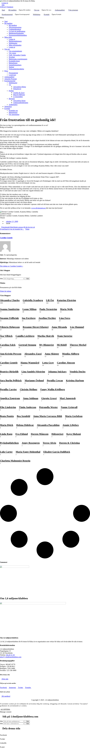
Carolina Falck (7, 344)
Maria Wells (66, 309)
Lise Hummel (77, 327)
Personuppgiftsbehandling (18, 35)
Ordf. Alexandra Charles (17, 55)
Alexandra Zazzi (33, 353)
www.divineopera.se (38, 208)
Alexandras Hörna (19, 87)
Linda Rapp (6, 434)
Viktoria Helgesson (10, 327)
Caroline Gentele (6, 238)
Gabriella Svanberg (33, 300)
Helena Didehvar (25, 425)
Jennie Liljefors (71, 425)
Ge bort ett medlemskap (17, 31)
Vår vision (12, 53)
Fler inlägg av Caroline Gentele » (11, 266)
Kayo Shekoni (73, 434)
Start (6, 21)
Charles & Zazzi (18, 93)
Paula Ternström (48, 309)
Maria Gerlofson (73, 416)
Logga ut (12, 47)
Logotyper (12, 75)
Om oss (7, 49)
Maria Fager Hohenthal (28, 451)
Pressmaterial (13, 73)
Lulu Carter (6, 451)
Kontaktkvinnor (14, 61)
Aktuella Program (10, 79)
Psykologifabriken (9, 442)
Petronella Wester (48, 407)
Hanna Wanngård (30, 362)
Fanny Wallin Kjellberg (52, 389)
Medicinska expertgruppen (18, 59)
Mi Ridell (62, 344)
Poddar (11, 91)
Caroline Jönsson (66, 362)
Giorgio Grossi (49, 398)
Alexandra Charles (10, 300)
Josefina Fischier (47, 318)
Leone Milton (29, 309)
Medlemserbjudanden (16, 33)
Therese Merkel (78, 344)
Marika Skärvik (45, 335)
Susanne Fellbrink (9, 318)
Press (6, 71)
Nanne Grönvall (69, 407)
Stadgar (11, 67)
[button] (45, 18)
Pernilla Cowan (55, 380)
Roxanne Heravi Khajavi (36, 327)
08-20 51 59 (10, 655)
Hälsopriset (57, 434)
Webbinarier (13, 43)
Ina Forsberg (28, 318)
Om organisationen (15, 51)
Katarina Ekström (66, 300)
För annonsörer (14, 114)
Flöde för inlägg (5, 291)
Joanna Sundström (9, 309)
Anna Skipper (52, 353)
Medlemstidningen (15, 41)
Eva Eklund (21, 434)
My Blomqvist (46, 344)
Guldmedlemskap (15, 29)
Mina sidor (8, 37)
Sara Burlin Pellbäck (11, 380)
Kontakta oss (13, 110)
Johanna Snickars (57, 371)
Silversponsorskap (15, 27)
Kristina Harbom (75, 380)
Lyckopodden (18, 97)
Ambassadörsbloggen (20, 103)
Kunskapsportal (9, 81)
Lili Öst (50, 300)
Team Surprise (64, 335)
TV (10, 85)
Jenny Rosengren (31, 442)
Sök (1, 278)
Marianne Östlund (34, 380)
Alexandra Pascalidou (48, 425)
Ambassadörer (9, 77)
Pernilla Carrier (8, 389)
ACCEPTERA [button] (5, 709)
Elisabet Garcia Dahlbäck (56, 451)
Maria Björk (6, 425)
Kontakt (7, 108)
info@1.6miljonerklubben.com (10, 657)
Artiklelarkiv (13, 105)
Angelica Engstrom (10, 398)
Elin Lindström (8, 407)
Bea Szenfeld (23, 416)
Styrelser (12, 57)
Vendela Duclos (78, 371)
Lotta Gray (48, 362)
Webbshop (8, 107)
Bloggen (12, 99)
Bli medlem (8, 23)
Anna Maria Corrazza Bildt (47, 416)
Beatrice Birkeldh (9, 371)
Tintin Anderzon (27, 407)
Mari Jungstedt (68, 398)
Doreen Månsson (39, 434)
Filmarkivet (17, 89)
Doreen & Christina (69, 442)
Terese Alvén (49, 442)
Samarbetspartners (15, 65)
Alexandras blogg (19, 101)
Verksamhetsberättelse (16, 69)
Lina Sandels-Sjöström (33, 371)
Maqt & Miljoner (19, 95)
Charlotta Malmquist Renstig (15, 460)
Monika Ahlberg (70, 353)
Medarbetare (13, 63)
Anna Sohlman (30, 398)
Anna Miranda (59, 327)
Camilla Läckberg (25, 335)
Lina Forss (64, 318)
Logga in (12, 39)
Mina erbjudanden (15, 45)
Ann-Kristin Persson (10, 353)
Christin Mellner (28, 389)
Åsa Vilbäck (6, 335)
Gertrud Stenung (27, 344)
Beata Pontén (7, 416)
